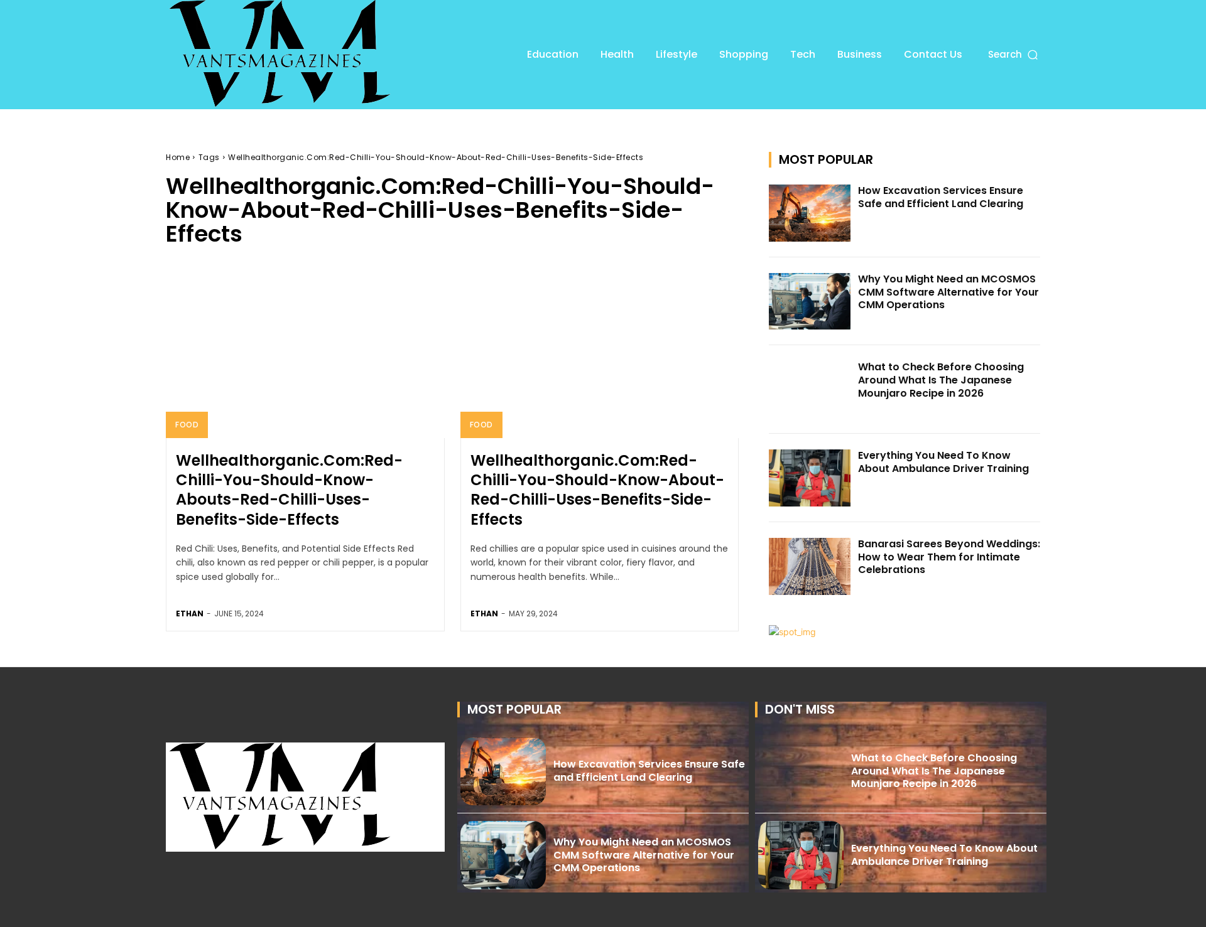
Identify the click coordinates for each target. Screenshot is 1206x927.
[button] (1014, 54)
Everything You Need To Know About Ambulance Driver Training (943, 462)
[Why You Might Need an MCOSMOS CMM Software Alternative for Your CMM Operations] (809, 301)
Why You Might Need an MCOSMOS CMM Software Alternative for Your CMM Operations (948, 292)
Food (186, 424)
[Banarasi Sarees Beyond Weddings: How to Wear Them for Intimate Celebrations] (809, 566)
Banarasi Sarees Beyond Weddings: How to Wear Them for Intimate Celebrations (949, 557)
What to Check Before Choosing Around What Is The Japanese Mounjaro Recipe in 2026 (941, 380)
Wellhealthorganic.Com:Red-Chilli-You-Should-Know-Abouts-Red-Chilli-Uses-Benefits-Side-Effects (289, 490)
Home (178, 157)
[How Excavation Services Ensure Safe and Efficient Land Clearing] (809, 213)
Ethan (190, 613)
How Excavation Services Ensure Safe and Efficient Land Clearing (940, 197)
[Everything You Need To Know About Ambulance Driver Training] (809, 477)
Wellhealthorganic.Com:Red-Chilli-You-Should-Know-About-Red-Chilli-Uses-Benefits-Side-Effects (597, 490)
